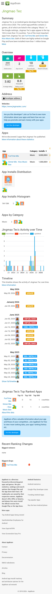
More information (9, 285)
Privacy (4, 552)
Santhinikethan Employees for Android (12, 521)
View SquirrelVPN (8, 528)
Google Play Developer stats (38, 489)
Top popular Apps (34, 500)
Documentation (7, 557)
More (4, 44)
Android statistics (34, 484)
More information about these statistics (18, 139)
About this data (8, 412)
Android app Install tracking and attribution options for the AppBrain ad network (12, 582)
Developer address (12, 98)
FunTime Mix (30, 36)
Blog (3, 573)
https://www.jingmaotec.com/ (14, 106)
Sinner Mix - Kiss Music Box (7, 407)
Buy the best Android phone (37, 505)
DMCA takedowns (8, 563)
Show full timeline (9, 381)
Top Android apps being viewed (13, 515)
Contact (5, 547)
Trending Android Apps (36, 495)
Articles (5, 568)
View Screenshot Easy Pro (11, 534)
